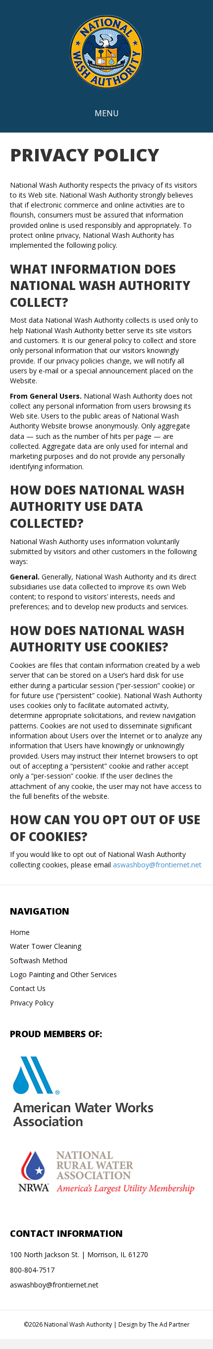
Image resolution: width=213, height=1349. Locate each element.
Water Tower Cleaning (45, 946)
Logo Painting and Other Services (63, 974)
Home (20, 932)
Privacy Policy (31, 1002)
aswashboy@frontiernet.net (157, 864)
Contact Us (28, 988)
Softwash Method (38, 960)
